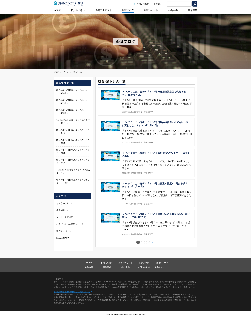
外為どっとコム (162, 267)
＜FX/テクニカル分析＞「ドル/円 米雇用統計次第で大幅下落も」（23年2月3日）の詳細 (146, 101)
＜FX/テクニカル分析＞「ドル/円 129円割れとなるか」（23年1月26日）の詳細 (146, 163)
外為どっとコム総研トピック (70, 224)
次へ (154, 242)
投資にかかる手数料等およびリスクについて (72, 292)
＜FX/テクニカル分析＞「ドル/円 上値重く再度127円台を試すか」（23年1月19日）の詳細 (146, 193)
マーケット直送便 (64, 217)
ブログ (65, 72)
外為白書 (173, 10)
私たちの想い (78, 10)
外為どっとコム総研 (69, 3)
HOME (57, 10)
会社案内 (158, 4)
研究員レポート (63, 231)
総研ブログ (128, 10)
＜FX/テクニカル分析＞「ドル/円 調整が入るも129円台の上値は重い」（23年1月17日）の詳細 (146, 224)
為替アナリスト (103, 10)
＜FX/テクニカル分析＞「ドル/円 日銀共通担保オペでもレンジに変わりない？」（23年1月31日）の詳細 (146, 132)
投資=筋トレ (62, 210)
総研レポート (151, 10)
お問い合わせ (142, 4)
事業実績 (192, 10)
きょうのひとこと (64, 203)
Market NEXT (62, 238)
